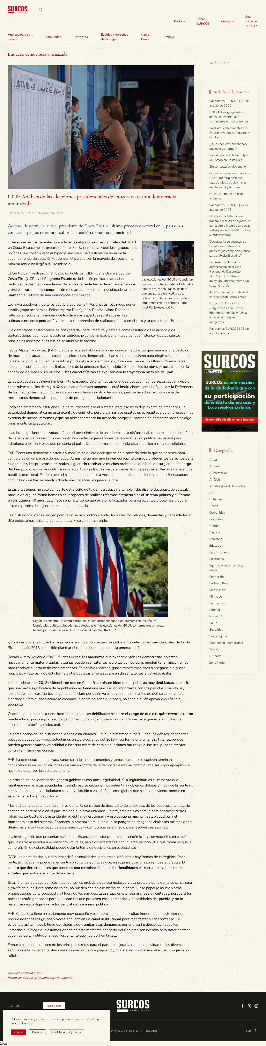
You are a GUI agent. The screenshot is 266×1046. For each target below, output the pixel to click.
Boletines (215, 499)
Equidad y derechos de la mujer (114, 36)
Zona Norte (217, 663)
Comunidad (217, 512)
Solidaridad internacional (226, 643)
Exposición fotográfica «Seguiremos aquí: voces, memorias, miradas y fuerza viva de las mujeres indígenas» (228, 312)
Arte (212, 493)
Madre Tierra (145, 36)
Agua (213, 460)
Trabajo (169, 37)
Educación (216, 546)
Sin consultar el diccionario (227, 166)
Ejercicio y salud (220, 552)
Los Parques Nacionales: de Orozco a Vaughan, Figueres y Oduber (229, 133)
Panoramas (217, 603)
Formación (216, 577)
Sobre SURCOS (203, 21)
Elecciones (216, 559)
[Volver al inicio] (17, 9)
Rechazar (37, 1032)
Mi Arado (215, 596)
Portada (179, 21)
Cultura (214, 526)
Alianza (214, 466)
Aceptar (18, 1032)
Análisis (215, 479)
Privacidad (150, 1031)
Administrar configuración (66, 1032)
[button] (41, 9)
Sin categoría (218, 636)
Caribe (213, 506)
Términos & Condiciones (123, 1031)
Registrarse (54, 1006)
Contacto (227, 21)
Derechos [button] (81, 37)
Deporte (214, 532)
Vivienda (215, 656)
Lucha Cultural (219, 583)
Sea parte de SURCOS (251, 21)
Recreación (216, 616)
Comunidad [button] (53, 37)
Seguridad (216, 629)
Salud (213, 623)
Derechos (57, 213)
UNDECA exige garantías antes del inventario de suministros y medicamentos (229, 117)
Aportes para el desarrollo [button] (19, 36)
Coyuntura (216, 519)
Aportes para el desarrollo (227, 486)
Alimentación (218, 473)
